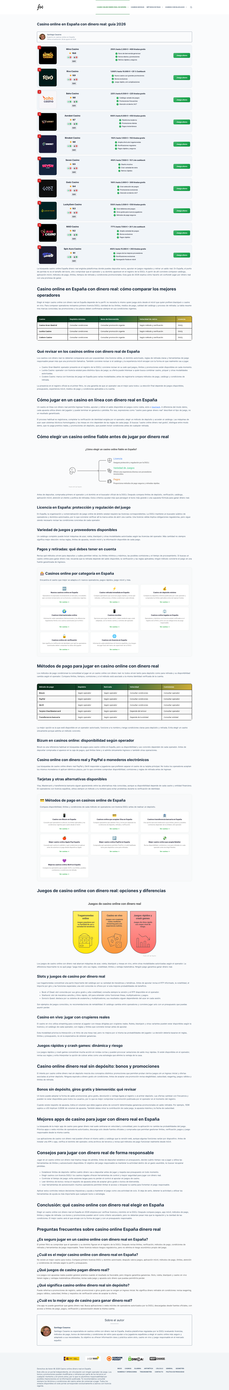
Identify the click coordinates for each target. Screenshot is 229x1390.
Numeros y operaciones (127, 1372)
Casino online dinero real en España (111, 7)
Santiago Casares (54, 35)
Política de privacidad (175, 1372)
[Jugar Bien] (93, 1358)
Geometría (180, 1368)
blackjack (156, 407)
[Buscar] (191, 7)
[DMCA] (136, 1358)
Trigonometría (146, 1372)
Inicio (119, 1368)
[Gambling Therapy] (114, 1358)
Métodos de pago (154, 7)
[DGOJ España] (71, 1358)
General (169, 1368)
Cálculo (159, 1368)
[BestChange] (157, 1358)
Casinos (128, 1368)
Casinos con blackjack (175, 7)
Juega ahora (181, 55)
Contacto (159, 1372)
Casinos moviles (137, 7)
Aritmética (148, 1368)
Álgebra (137, 1368)
